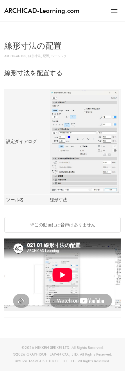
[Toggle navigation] (114, 11)
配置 (46, 56)
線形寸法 (34, 56)
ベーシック (59, 56)
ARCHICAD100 (15, 56)
